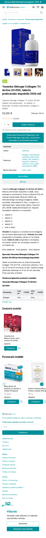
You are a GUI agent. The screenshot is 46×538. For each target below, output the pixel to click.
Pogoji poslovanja (8, 458)
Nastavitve (23, 524)
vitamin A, (34, 161)
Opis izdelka (23, 176)
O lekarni (5, 442)
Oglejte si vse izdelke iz (14, 23)
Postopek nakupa (8, 465)
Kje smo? (5, 445)
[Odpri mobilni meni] (3, 7)
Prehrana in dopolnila (16, 19)
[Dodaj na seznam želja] (19, 348)
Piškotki (5, 491)
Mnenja (23, 182)
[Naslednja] (42, 384)
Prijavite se (23, 432)
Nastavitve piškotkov (10, 494)
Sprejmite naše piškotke (23, 529)
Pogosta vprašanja (9, 484)
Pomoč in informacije (10, 480)
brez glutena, (27, 166)
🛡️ (23, 2)
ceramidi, (26, 157)
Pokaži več (7, 302)
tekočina (25, 151)
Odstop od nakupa (9, 472)
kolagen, (25, 155)
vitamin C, (36, 159)
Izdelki (5, 19)
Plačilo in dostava (8, 461)
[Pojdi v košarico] (42, 7)
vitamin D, (26, 164)
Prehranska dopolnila (34, 19)
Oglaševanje (7, 449)
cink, (32, 164)
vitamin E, (26, 161)
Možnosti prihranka (9, 468)
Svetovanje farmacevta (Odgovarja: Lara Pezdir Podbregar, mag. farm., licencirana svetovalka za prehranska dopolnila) (23, 137)
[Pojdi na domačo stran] (16, 7)
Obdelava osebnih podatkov (12, 487)
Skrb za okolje (7, 498)
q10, (30, 159)
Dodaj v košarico (28, 125)
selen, (36, 164)
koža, (24, 170)
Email (5, 427)
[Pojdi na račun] (33, 7)
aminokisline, (34, 155)
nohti (29, 170)
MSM (35, 166)
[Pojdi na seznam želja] (38, 7)
